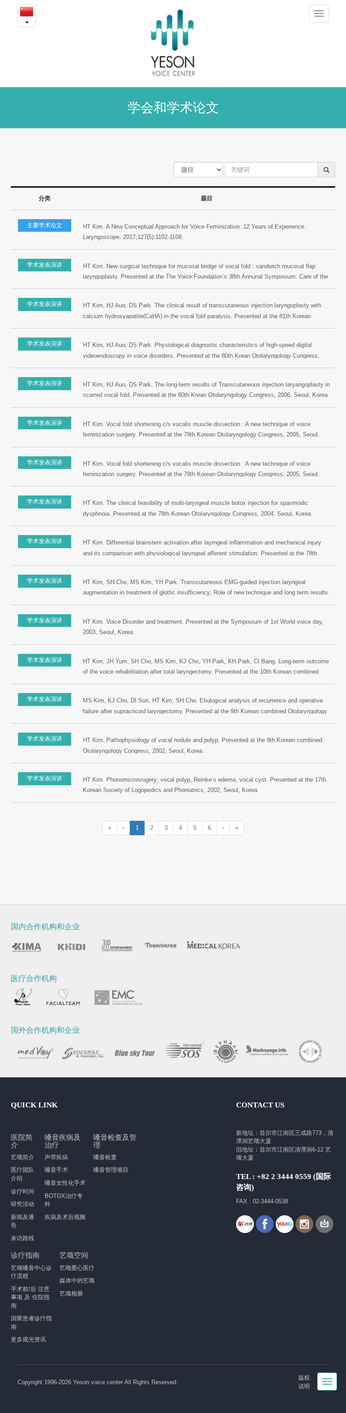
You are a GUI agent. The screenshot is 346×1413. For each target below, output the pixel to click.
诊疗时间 (22, 1191)
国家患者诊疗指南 (31, 1322)
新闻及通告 (22, 1221)
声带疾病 (56, 1157)
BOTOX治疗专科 (64, 1200)
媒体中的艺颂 (77, 1280)
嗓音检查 (105, 1157)
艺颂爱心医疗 (77, 1267)
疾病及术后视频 (65, 1217)
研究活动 (22, 1204)
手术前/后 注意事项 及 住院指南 (30, 1297)
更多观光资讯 (28, 1339)
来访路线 (22, 1238)
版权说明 (304, 1382)
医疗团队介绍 (22, 1174)
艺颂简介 (22, 1157)
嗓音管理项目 (110, 1169)
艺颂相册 (71, 1293)
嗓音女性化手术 (65, 1182)
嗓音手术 (56, 1169)
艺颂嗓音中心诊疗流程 (31, 1272)
